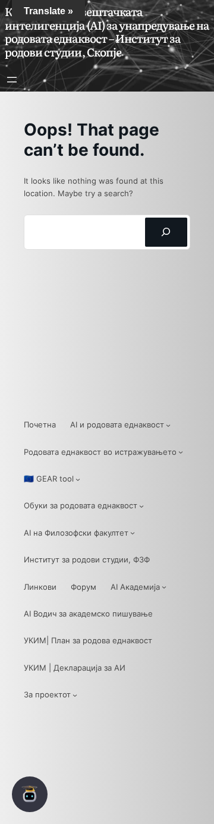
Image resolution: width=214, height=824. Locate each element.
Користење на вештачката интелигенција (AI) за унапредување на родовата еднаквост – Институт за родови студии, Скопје (107, 31)
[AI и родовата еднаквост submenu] (168, 425)
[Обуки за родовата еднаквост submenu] (141, 506)
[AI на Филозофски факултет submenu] (132, 532)
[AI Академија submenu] (164, 586)
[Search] (166, 232)
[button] (30, 794)
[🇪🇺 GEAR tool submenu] (77, 479)
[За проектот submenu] (75, 695)
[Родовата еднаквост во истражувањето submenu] (180, 451)
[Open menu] (12, 80)
